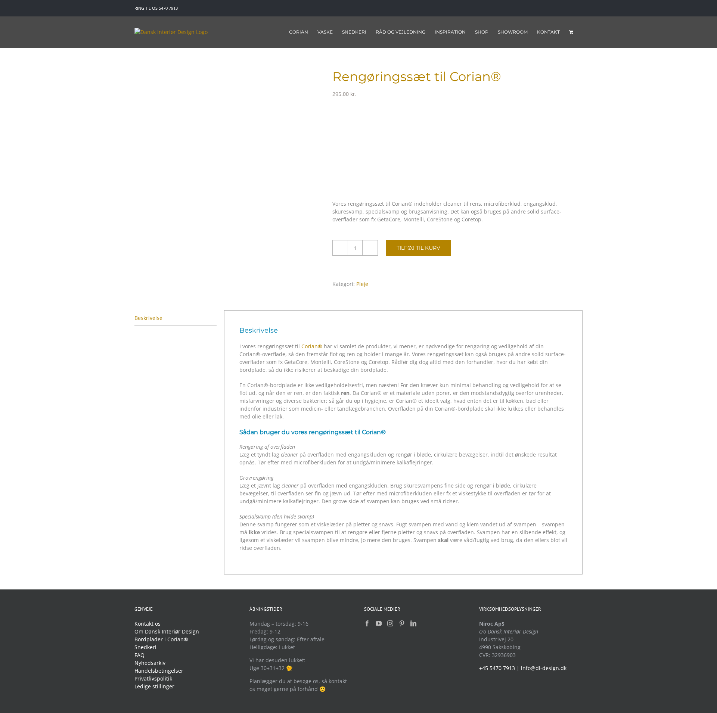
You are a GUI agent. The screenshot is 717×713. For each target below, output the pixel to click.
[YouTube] (379, 623)
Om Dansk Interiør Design (166, 631)
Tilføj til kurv (418, 248)
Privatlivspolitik (153, 678)
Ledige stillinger (154, 686)
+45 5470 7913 (497, 668)
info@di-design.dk (544, 668)
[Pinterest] (402, 623)
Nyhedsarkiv (149, 662)
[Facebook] (367, 623)
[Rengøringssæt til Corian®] (227, 79)
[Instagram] (390, 623)
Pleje (362, 283)
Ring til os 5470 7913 (156, 8)
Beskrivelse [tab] (148, 317)
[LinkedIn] (413, 623)
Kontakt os (147, 623)
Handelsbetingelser (158, 670)
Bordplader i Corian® (161, 639)
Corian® (311, 346)
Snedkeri (145, 647)
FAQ (139, 654)
